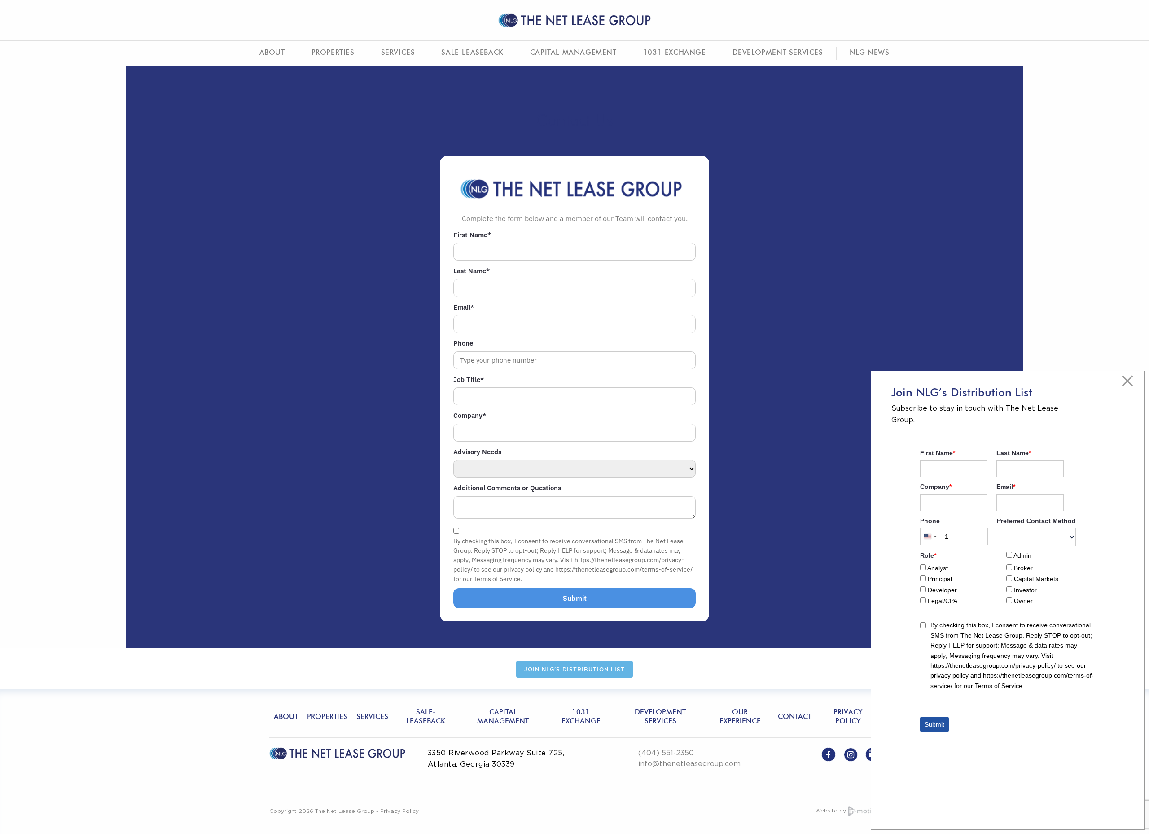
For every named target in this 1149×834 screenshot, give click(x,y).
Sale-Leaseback (472, 53)
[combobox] (934, 536)
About (272, 53)
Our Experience (740, 717)
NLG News (870, 53)
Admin (1022, 555)
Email (463, 307)
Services (398, 53)
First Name (472, 235)
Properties (333, 53)
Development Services (777, 53)
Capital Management (573, 53)
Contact (794, 717)
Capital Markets (1036, 578)
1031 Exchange (674, 53)
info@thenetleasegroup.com (689, 763)
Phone (463, 343)
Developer (942, 590)
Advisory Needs (477, 452)
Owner (1023, 600)
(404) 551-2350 (666, 753)
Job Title (468, 379)
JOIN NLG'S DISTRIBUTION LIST (574, 669)
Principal (940, 578)
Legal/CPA (942, 600)
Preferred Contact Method (1036, 520)
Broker (1023, 568)
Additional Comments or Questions (507, 488)
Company (469, 415)
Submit (575, 598)
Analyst (937, 568)
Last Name (471, 270)
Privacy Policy (847, 717)
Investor (1025, 590)
